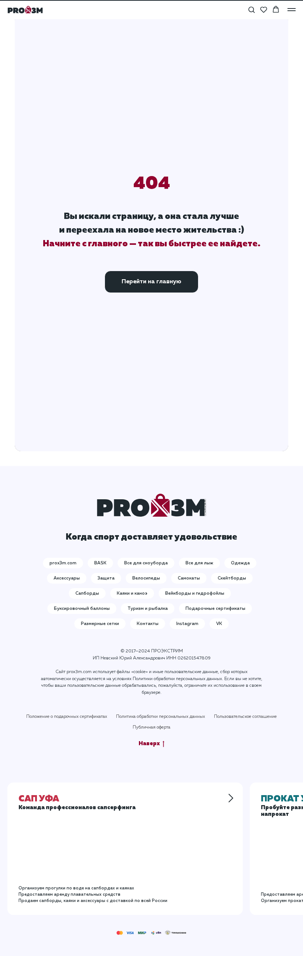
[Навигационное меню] (291, 9)
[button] (251, 9)
